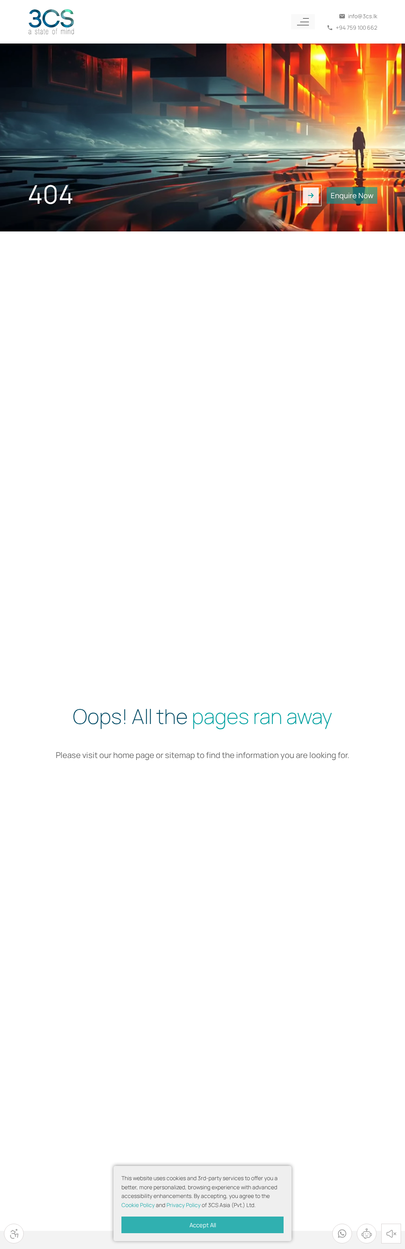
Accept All (202, 1225)
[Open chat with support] (367, 1233)
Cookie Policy (138, 1205)
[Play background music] (391, 1233)
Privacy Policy (184, 1205)
